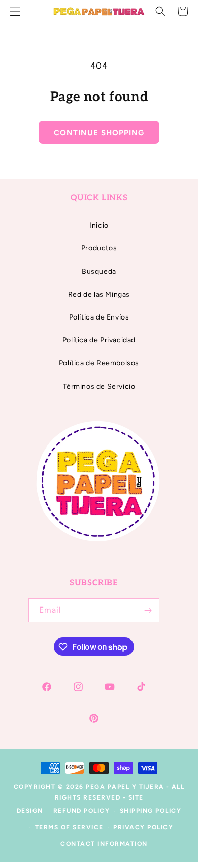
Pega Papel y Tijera (125, 786)
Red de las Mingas (99, 294)
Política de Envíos (99, 317)
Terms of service (69, 827)
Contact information (104, 843)
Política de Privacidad (99, 340)
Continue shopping (99, 132)
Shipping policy (151, 810)
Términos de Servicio (99, 386)
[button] (160, 11)
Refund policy (81, 810)
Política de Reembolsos (99, 363)
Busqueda (99, 271)
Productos (99, 248)
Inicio (99, 225)
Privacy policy (143, 827)
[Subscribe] (148, 610)
